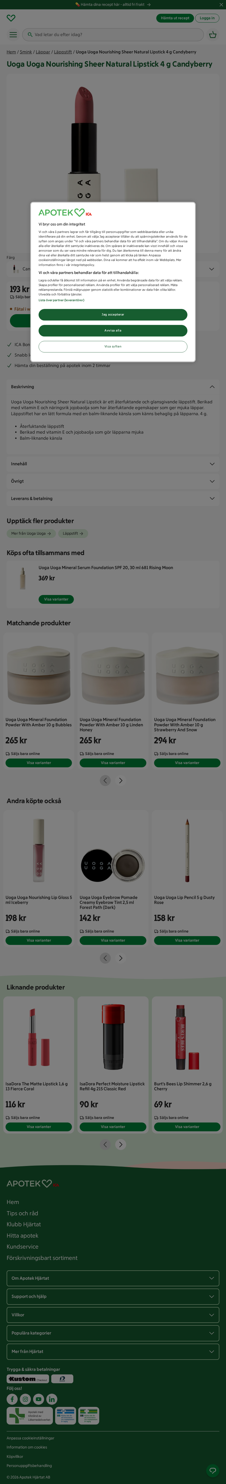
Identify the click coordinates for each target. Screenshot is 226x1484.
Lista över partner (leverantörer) (61, 300)
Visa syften (113, 347)
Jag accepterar (113, 315)
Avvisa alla (112, 331)
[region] (113, 282)
